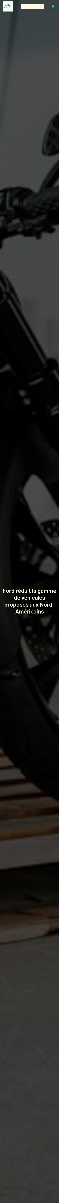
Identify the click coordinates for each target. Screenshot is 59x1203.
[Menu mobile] (53, 6)
